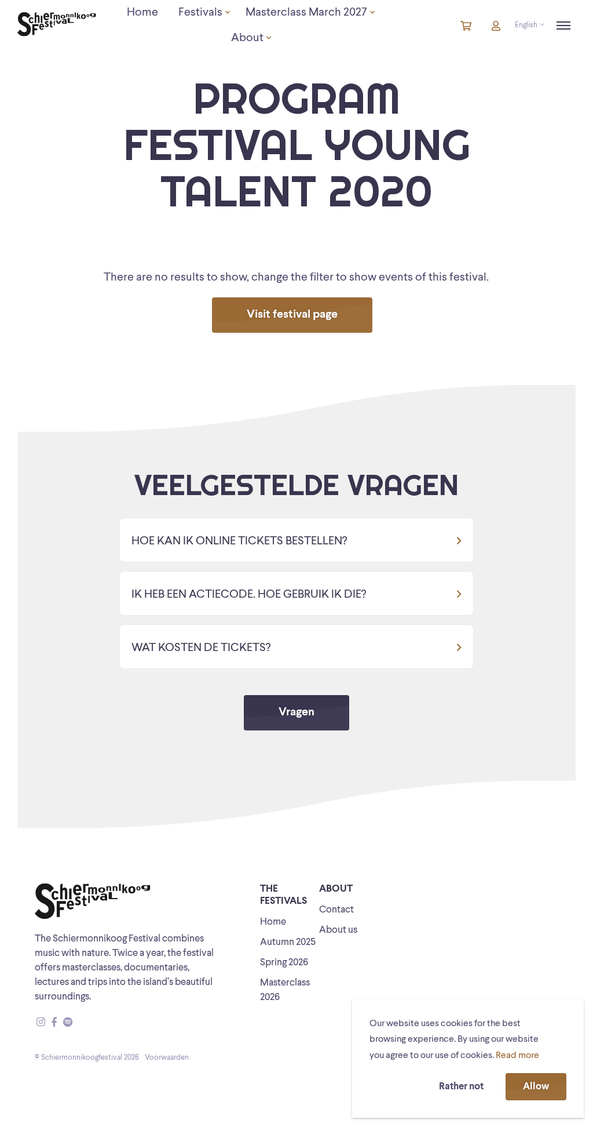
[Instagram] (41, 1023)
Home (273, 922)
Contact (336, 910)
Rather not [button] (461, 1087)
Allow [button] (536, 1087)
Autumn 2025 (288, 942)
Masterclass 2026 (285, 990)
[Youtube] (78, 1023)
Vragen (296, 712)
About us (338, 930)
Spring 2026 (284, 963)
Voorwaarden (167, 1057)
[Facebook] (54, 1023)
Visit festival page (292, 315)
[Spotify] (67, 1023)
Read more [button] (517, 1055)
